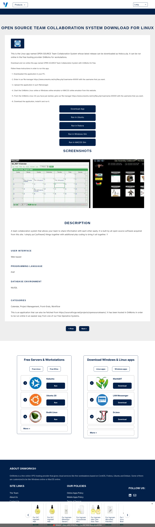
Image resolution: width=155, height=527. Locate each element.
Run (55, 386)
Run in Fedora (77, 125)
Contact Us (14, 501)
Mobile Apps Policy (75, 497)
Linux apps (100, 369)
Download (122, 386)
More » (26, 428)
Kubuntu (50, 379)
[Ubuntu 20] (36, 400)
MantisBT (117, 379)
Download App (77, 109)
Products (18, 5)
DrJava (116, 412)
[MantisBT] (103, 383)
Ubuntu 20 (51, 395)
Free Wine (54, 369)
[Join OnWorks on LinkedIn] (130, 495)
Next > (84, 329)
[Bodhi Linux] (36, 417)
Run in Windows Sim (77, 134)
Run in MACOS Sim (77, 142)
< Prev (71, 329)
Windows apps (121, 369)
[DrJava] (103, 417)
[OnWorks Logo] (5, 5)
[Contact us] (134, 495)
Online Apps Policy (75, 493)
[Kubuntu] (36, 383)
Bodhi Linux (51, 412)
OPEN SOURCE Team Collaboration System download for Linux (77, 28)
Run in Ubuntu (77, 117)
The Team (14, 493)
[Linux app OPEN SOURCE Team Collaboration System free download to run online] (17, 43)
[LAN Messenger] (103, 400)
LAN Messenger (120, 395)
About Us (14, 497)
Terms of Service (74, 501)
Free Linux (36, 369)
